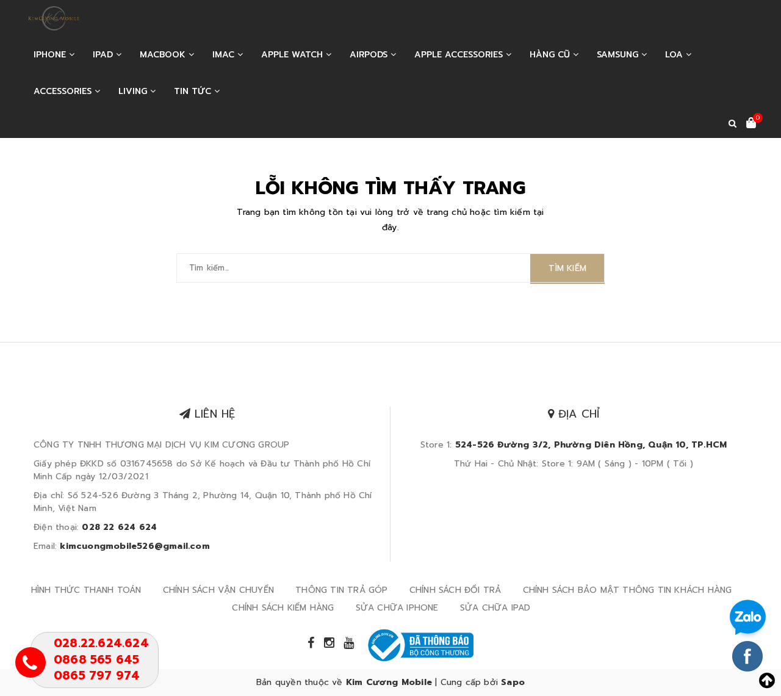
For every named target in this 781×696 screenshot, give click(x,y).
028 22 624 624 (119, 527)
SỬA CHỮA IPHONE (397, 607)
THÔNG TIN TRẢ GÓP (341, 590)
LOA (675, 54)
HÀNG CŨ (551, 54)
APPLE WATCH (293, 54)
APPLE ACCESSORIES (460, 54)
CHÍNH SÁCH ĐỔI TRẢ (455, 590)
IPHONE (51, 54)
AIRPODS (370, 54)
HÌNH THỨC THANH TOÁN (86, 590)
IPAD (104, 54)
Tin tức (194, 91)
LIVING (134, 91)
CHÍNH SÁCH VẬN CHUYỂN (218, 590)
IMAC (224, 54)
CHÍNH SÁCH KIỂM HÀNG (283, 607)
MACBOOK (164, 54)
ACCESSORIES (64, 91)
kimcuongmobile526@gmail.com (134, 546)
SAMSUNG (619, 54)
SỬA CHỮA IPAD (495, 607)
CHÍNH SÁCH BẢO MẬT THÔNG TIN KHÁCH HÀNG (627, 590)
